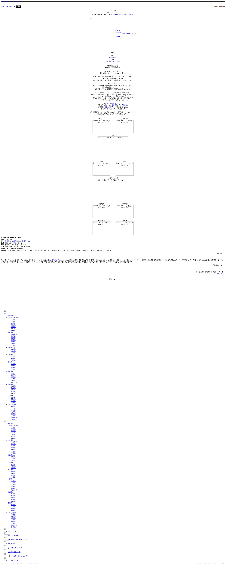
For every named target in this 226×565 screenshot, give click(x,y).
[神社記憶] (10, 1)
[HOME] (4, 1)
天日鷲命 (108, 61)
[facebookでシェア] (215, 7)
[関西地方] (17, 1)
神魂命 (107, 107)
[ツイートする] (219, 7)
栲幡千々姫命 (26, 241)
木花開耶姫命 (113, 57)
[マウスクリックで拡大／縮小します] (101, 126)
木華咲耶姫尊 (54, 260)
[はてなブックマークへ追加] (223, 7)
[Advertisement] (113, 4)
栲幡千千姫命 (116, 61)
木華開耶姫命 (16, 241)
